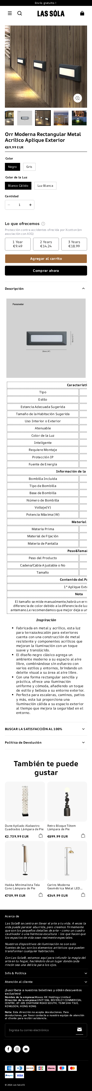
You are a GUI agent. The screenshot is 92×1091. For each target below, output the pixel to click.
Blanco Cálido (18, 186)
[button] (10, 13)
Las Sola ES (19, 1084)
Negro (12, 167)
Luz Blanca (45, 186)
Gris (29, 167)
